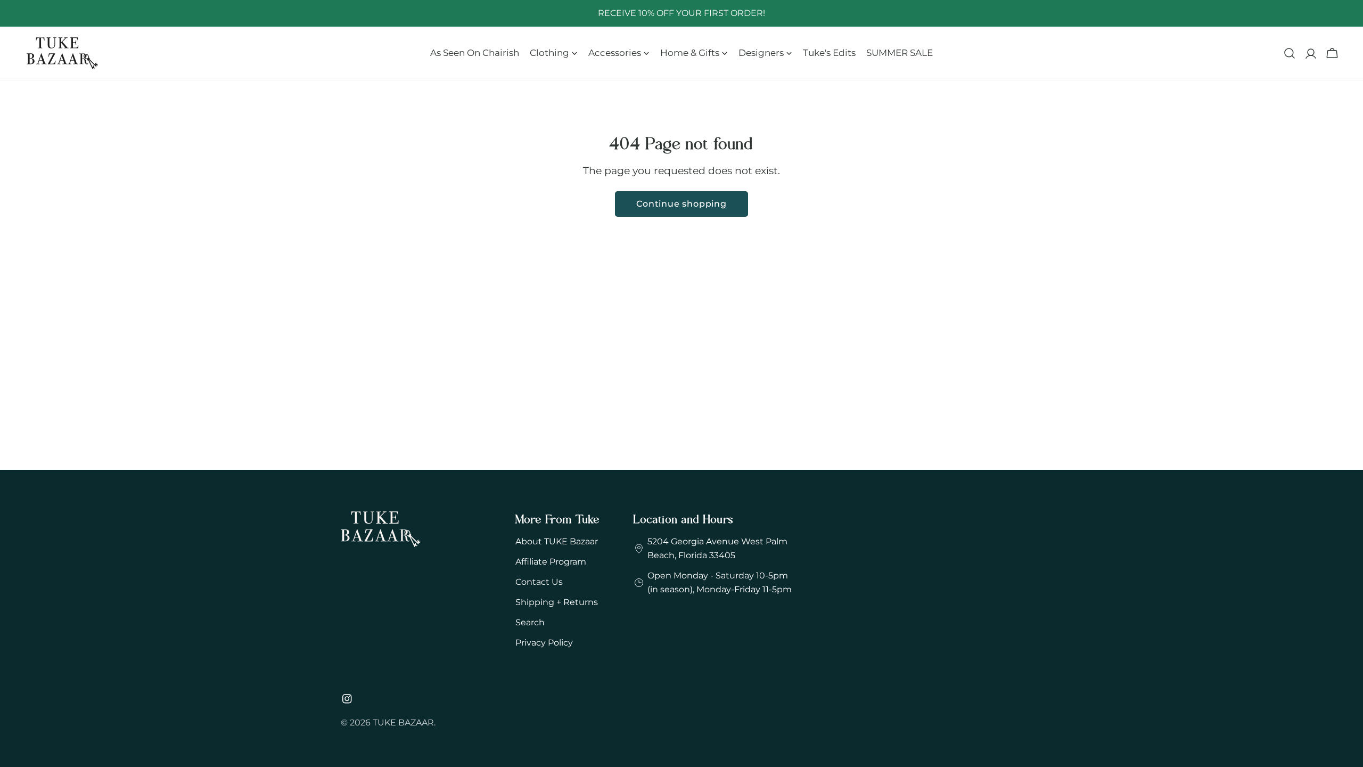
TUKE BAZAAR (403, 722)
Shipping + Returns (556, 602)
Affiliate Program (550, 562)
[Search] (1289, 53)
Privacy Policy (544, 643)
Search (530, 622)
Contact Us (539, 582)
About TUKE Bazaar (556, 541)
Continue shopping (681, 204)
